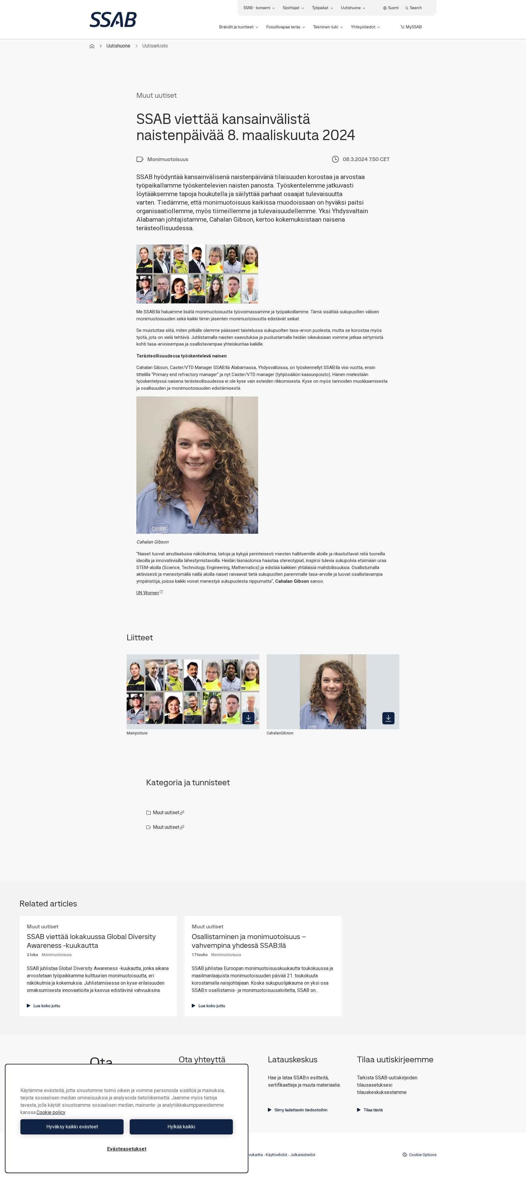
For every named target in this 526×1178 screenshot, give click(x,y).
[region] (126, 1118)
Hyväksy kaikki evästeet (72, 1127)
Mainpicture (137, 733)
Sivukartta (254, 1154)
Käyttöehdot (276, 1154)
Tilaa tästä (373, 1110)
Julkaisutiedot (302, 1154)
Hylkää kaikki (181, 1127)
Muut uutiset (166, 812)
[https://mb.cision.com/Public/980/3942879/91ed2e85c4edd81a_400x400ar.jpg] (248, 718)
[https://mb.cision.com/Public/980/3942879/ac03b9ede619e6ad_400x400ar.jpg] (388, 718)
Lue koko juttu (46, 1005)
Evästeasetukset (126, 1149)
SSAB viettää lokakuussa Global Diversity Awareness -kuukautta (91, 941)
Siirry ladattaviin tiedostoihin (301, 1110)
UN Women (147, 593)
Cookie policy (51, 1112)
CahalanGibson (280, 733)
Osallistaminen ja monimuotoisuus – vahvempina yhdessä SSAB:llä (249, 941)
